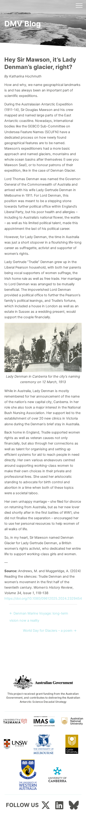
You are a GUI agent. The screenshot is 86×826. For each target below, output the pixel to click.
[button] (46, 805)
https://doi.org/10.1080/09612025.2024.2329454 (43, 598)
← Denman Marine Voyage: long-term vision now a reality (38, 614)
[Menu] (79, 6)
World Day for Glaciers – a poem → (50, 630)
